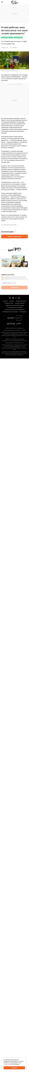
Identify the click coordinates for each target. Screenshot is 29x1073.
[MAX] (10, 297)
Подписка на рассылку (7, 274)
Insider (14, 224)
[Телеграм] (19, 297)
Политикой (6, 278)
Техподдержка (23, 311)
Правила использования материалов (14, 305)
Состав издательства (21, 301)
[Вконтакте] (13, 297)
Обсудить (14, 47)
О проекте (5, 301)
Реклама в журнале (20, 303)
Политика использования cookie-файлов (14, 309)
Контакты (11, 301)
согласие (7, 277)
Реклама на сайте (9, 303)
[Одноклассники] (16, 297)
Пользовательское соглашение (14, 307)
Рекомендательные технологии (10, 311)
